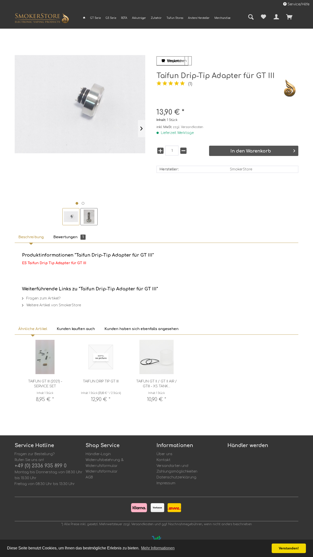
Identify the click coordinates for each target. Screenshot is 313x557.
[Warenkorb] (298, 17)
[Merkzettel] (263, 17)
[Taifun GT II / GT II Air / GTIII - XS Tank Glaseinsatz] (156, 357)
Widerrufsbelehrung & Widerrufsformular (105, 463)
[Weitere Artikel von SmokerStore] (289, 88)
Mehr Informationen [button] (158, 548)
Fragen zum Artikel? (43, 298)
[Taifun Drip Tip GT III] (101, 357)
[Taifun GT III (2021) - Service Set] (45, 357)
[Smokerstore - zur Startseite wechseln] (42, 19)
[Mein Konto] (276, 17)
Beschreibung (31, 237)
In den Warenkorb (250, 151)
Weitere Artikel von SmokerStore (53, 305)
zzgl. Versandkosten (188, 127)
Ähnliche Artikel (32, 329)
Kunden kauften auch (76, 329)
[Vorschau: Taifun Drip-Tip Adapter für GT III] (70, 216)
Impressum (165, 483)
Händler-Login (98, 454)
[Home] (84, 18)
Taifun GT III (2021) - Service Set (45, 383)
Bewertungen (68, 237)
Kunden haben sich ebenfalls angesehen (141, 329)
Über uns (164, 454)
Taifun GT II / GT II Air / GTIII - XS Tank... (156, 383)
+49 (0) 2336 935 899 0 (41, 465)
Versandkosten (142, 524)
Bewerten (175, 61)
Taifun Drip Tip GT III (101, 381)
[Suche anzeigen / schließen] (249, 17)
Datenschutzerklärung (176, 477)
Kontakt (163, 460)
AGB (89, 477)
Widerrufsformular (102, 471)
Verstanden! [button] (289, 548)
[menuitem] (84, 18)
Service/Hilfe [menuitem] (298, 4)
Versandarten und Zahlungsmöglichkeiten (176, 469)
